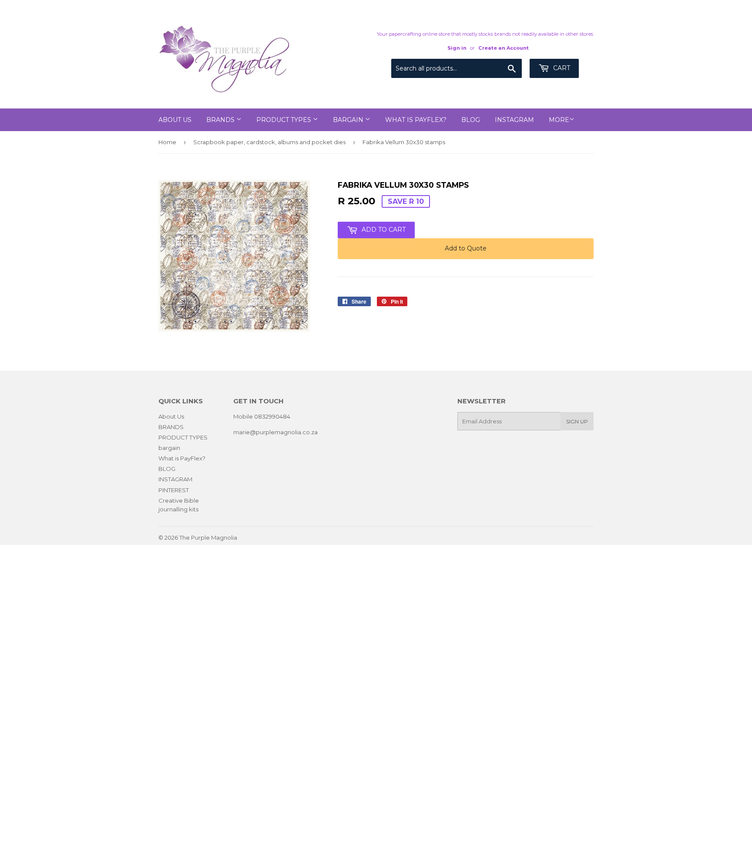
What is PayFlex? (415, 120)
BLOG (470, 120)
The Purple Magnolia (208, 537)
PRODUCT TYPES (284, 120)
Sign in (457, 48)
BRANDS (221, 120)
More (559, 120)
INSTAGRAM (514, 120)
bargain (349, 120)
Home (167, 142)
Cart (560, 68)
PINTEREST (173, 490)
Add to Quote (466, 248)
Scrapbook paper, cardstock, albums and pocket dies (269, 142)
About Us (174, 120)
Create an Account (503, 48)
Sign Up (577, 421)
